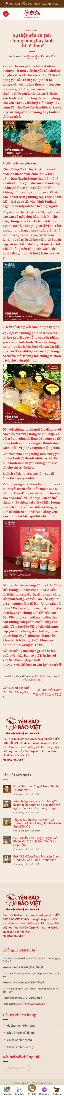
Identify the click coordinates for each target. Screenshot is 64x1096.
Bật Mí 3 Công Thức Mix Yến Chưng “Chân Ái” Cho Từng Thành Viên (37, 858)
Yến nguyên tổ (21, 1083)
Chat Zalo (19, 1094)
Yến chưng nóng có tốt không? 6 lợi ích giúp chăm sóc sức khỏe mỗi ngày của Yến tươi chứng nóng (37, 805)
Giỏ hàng (57, 1094)
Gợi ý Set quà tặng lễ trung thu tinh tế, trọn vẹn (37, 788)
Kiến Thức (32, 30)
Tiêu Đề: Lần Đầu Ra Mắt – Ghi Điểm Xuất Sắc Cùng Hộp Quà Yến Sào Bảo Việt (37, 823)
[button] (6, 14)
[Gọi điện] (32, 1088)
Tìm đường (7, 1094)
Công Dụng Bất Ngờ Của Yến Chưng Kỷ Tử (16, 692)
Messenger (44, 1094)
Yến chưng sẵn (42, 1083)
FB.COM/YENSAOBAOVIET (29, 1003)
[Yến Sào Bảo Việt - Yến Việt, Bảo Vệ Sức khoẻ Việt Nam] (32, 14)
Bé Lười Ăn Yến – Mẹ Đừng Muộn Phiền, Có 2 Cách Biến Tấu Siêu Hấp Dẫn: (35, 841)
